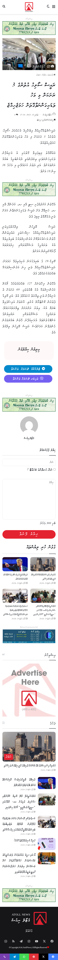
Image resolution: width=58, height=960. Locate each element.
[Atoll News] (29, 7)
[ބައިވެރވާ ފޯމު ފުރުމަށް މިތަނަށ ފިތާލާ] (29, 189)
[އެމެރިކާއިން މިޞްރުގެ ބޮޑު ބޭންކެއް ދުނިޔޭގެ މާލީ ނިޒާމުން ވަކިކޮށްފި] (43, 564)
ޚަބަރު (38, 75)
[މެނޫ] (54, 8)
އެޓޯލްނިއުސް (47, 115)
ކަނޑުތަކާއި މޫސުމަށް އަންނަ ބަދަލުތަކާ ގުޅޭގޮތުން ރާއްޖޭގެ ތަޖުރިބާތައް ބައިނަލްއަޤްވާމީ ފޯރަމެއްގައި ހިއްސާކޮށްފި (15, 610)
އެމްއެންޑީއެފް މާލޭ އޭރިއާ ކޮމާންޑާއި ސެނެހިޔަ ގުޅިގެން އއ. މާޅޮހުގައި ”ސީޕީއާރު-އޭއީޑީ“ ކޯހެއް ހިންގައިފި (45, 610)
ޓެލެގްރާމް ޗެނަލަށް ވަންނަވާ (25, 369)
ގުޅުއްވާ (29, 931)
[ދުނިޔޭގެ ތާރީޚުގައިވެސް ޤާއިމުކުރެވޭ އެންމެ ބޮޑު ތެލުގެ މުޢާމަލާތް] (15, 564)
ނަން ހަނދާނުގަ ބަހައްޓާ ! (40, 470)
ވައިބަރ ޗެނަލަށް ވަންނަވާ (26, 379)
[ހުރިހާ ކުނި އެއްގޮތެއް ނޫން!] (47, 844)
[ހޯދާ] (4, 8)
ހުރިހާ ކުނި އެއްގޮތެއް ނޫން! (24, 841)
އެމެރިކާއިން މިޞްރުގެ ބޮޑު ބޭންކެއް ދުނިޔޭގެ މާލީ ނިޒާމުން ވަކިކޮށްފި (30, 766)
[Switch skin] (48, 8)
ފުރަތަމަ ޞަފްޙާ (47, 75)
